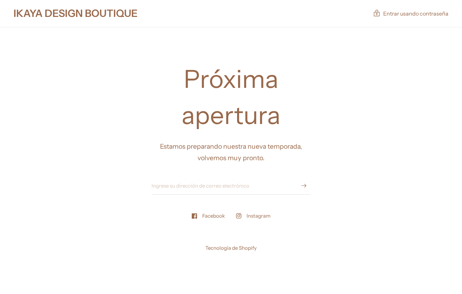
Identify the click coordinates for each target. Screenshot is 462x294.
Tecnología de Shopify (231, 248)
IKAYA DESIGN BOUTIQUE (76, 13)
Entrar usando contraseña (415, 13)
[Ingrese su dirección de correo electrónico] (303, 186)
